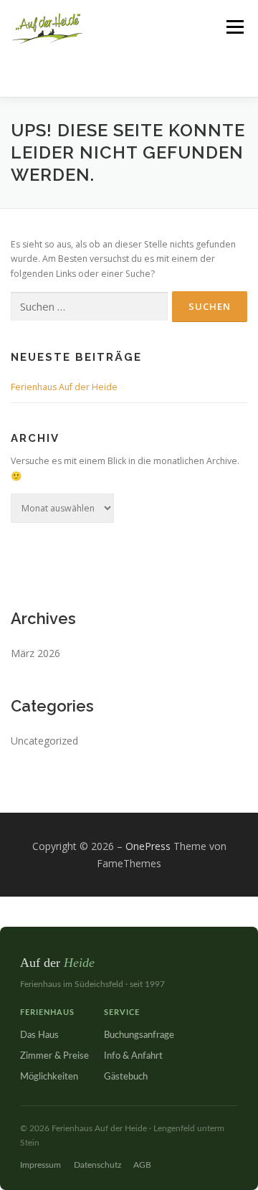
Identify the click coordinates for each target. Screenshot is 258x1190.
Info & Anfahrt (133, 1056)
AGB (142, 1165)
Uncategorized (44, 740)
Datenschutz (97, 1165)
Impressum (40, 1165)
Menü (234, 27)
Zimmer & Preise (54, 1056)
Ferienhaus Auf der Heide (64, 387)
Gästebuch (126, 1077)
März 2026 (35, 653)
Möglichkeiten (49, 1077)
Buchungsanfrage (139, 1035)
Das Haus (39, 1035)
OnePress (148, 846)
